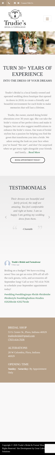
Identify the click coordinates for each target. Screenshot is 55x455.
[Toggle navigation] (47, 19)
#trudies (39, 298)
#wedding (9, 294)
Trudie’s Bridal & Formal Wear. (31, 445)
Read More (34, 152)
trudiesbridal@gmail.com (21, 335)
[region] (27, 43)
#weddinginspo (23, 294)
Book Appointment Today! (27, 160)
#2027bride (23, 301)
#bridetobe (44, 294)
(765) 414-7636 (16, 339)
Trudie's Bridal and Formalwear (26, 262)
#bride (35, 294)
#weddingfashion (26, 298)
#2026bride (10, 301)
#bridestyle (10, 298)
